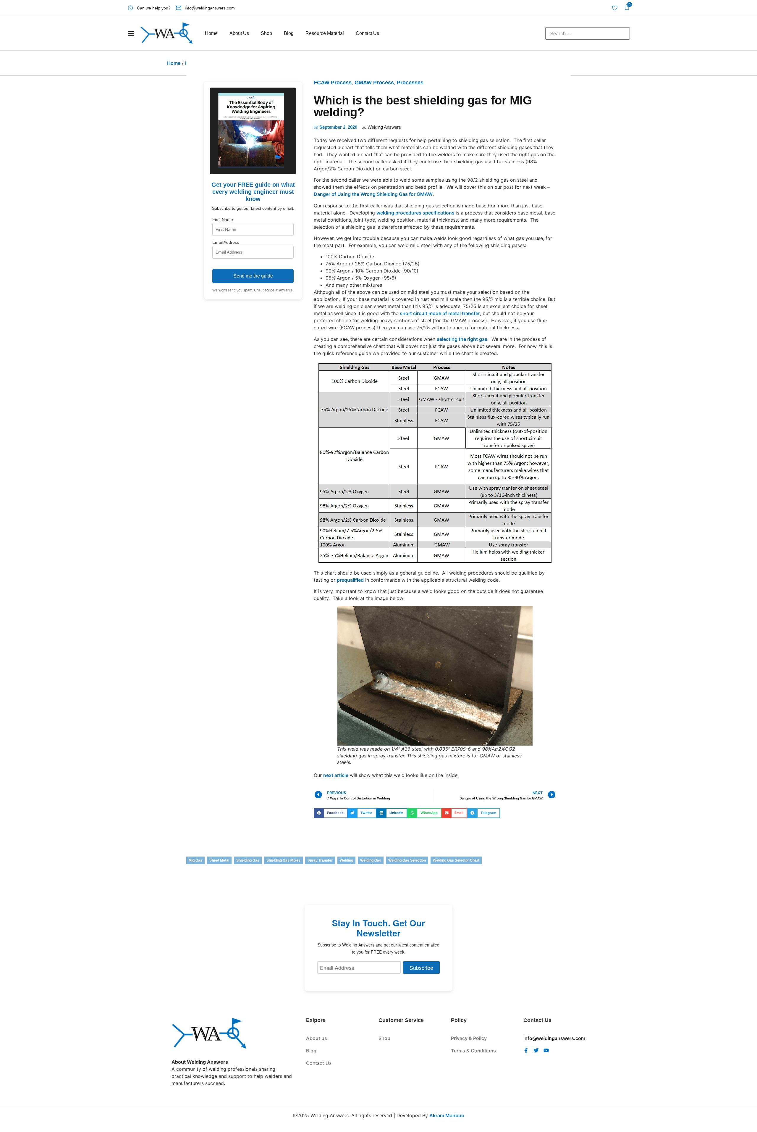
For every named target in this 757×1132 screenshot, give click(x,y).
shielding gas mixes (283, 860)
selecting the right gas (462, 339)
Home (211, 33)
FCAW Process (333, 83)
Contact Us (367, 33)
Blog (289, 33)
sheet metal (219, 860)
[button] (330, 813)
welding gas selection (407, 860)
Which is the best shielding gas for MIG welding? (423, 106)
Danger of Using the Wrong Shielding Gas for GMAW (373, 194)
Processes (410, 83)
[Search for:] (587, 33)
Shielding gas (247, 860)
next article (335, 775)
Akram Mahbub (446, 1115)
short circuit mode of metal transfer (440, 313)
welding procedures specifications (416, 213)
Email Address (225, 242)
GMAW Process (374, 83)
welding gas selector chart (456, 860)
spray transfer (320, 860)
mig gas (195, 860)
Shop (266, 33)
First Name (222, 219)
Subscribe (421, 967)
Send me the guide (253, 275)
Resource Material (324, 33)
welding (346, 860)
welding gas (370, 860)
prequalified (350, 580)
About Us (239, 33)
